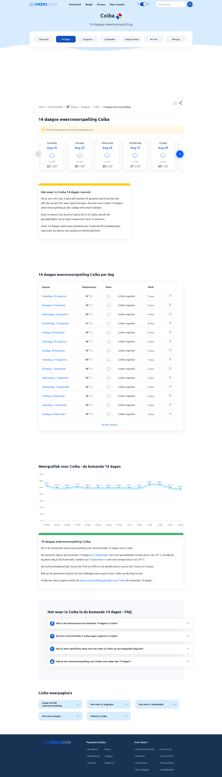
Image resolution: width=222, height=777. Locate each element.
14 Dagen (65, 39)
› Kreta (107, 749)
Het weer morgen (51, 716)
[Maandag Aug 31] (170, 360)
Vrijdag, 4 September (53, 395)
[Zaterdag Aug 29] (170, 342)
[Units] (143, 4)
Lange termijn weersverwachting (52, 704)
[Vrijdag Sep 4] (170, 396)
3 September (100, 554)
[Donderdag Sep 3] (170, 387)
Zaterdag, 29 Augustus (54, 341)
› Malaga (108, 755)
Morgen (176, 39)
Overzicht (44, 39)
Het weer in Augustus (102, 704)
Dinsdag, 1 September (54, 368)
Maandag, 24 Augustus (54, 295)
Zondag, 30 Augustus (53, 350)
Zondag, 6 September (54, 413)
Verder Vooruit (109, 424)
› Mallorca (109, 762)
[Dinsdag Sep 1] (170, 369)
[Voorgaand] (38, 154)
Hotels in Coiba (98, 716)
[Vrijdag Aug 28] (170, 333)
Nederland (75, 4)
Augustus (87, 39)
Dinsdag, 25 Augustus (54, 305)
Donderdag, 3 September (55, 386)
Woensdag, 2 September (55, 377)
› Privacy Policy (166, 762)
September (110, 39)
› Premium (139, 755)
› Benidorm (92, 749)
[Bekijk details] (170, 295)
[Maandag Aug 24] (170, 296)
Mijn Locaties (117, 4)
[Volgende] (179, 154)
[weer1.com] (43, 4)
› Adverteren (140, 762)
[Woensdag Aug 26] (170, 315)
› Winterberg (93, 755)
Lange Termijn (132, 39)
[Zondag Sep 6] (170, 414)
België (89, 4)
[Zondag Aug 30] (170, 351)
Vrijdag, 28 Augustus (53, 332)
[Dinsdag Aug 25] (170, 305)
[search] (190, 4)
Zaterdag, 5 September (54, 404)
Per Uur (154, 39)
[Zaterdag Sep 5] (170, 405)
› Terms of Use (166, 755)
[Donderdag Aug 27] (170, 324)
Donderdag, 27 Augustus (55, 323)
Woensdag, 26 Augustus (55, 314)
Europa (101, 4)
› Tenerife (91, 762)
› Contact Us (165, 749)
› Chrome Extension (144, 749)
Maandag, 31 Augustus (54, 359)
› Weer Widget (141, 769)
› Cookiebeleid (166, 769)
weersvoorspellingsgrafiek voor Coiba (102, 580)
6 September (96, 559)
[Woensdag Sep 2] (170, 378)
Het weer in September (151, 704)
